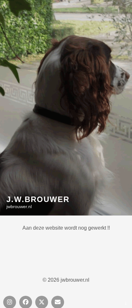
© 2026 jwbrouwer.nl (66, 280)
